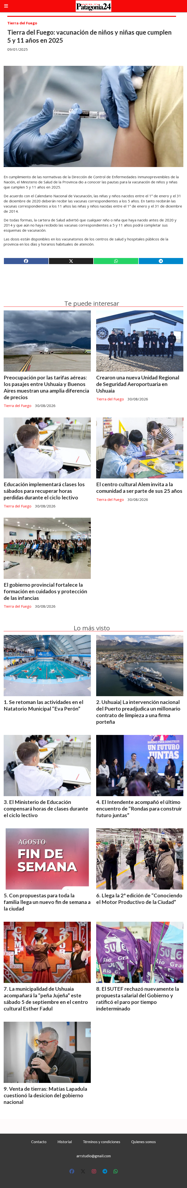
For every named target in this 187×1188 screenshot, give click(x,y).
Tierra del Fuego (22, 22)
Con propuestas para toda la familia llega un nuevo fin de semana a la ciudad (47, 902)
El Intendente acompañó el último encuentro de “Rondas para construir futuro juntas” (139, 808)
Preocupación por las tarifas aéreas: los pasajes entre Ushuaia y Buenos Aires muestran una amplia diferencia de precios (46, 387)
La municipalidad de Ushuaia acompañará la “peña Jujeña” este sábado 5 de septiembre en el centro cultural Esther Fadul (46, 999)
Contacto (39, 1141)
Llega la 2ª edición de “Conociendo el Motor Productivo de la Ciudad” (139, 898)
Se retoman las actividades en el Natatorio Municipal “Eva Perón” (43, 705)
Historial (64, 1141)
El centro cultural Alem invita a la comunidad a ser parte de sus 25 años (139, 487)
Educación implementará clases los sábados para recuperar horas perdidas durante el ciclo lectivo (44, 491)
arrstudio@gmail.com (93, 1156)
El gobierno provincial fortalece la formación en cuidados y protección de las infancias (45, 591)
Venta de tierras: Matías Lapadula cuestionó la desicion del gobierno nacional (45, 1095)
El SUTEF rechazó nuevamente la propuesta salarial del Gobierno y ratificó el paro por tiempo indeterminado (137, 999)
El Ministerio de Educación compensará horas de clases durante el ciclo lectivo (46, 808)
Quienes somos (143, 1141)
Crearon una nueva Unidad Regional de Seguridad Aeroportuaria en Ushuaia (137, 384)
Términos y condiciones (101, 1141)
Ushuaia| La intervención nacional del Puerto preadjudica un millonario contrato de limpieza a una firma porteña (138, 712)
